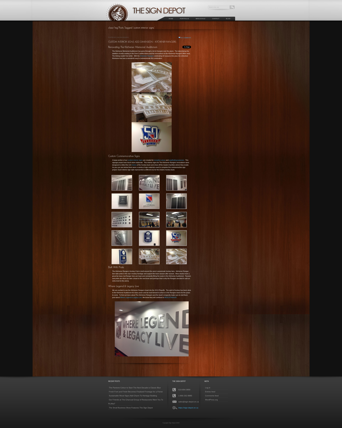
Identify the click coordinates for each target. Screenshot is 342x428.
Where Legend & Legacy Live (131, 297)
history (134, 165)
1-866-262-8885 (185, 396)
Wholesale (200, 18)
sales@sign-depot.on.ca (188, 402)
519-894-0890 (184, 390)
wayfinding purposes (176, 160)
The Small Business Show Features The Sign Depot (131, 408)
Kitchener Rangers (147, 56)
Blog (228, 18)
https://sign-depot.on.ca (188, 408)
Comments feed (212, 396)
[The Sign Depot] (149, 22)
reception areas (159, 160)
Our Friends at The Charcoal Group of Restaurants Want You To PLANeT (135, 402)
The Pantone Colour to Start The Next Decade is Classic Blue (135, 388)
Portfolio (184, 18)
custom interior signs (135, 160)
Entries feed (210, 392)
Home (171, 18)
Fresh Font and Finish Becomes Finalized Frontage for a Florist (136, 392)
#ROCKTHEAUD (170, 297)
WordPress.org (211, 400)
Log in (207, 388)
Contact (215, 18)
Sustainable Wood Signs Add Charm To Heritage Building (133, 396)
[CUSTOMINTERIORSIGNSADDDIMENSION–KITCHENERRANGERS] (142, 41)
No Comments (186, 37)
